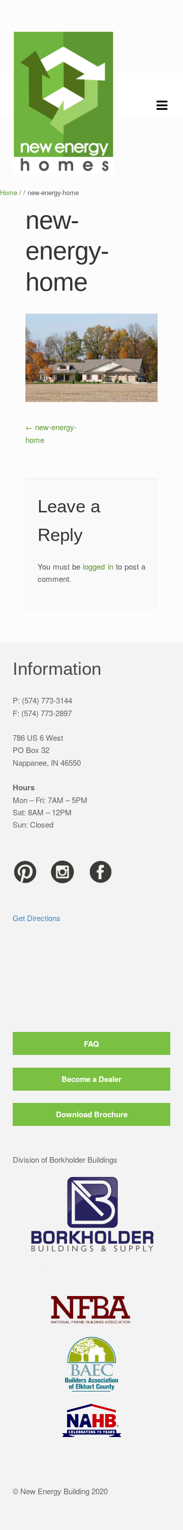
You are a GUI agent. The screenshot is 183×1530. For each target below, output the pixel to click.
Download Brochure (92, 1114)
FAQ (91, 1043)
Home (8, 192)
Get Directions (36, 917)
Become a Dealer (91, 1079)
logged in (98, 566)
